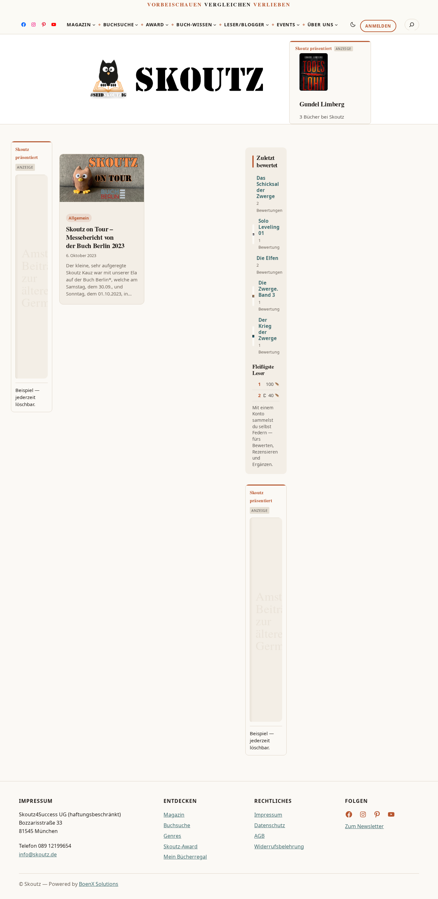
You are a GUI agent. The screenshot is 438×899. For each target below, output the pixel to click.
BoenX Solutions (98, 883)
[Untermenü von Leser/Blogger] (267, 24)
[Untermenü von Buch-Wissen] (214, 24)
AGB (259, 835)
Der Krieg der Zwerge (267, 329)
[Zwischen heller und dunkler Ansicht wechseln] (353, 24)
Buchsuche (177, 825)
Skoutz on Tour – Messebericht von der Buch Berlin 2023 (95, 237)
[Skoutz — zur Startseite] (176, 79)
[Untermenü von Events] (298, 24)
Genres (172, 835)
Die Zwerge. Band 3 (268, 289)
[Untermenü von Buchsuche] (136, 24)
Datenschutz (269, 825)
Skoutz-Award (181, 846)
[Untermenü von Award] (167, 24)
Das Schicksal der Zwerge (268, 187)
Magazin (174, 814)
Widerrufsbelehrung (279, 846)
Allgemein (79, 218)
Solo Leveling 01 (269, 227)
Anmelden (378, 26)
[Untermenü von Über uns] (336, 24)
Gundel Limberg (321, 104)
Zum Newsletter (364, 826)
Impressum (268, 814)
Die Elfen (267, 258)
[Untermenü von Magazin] (94, 24)
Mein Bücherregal (185, 856)
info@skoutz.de (38, 854)
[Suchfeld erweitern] (412, 24)
